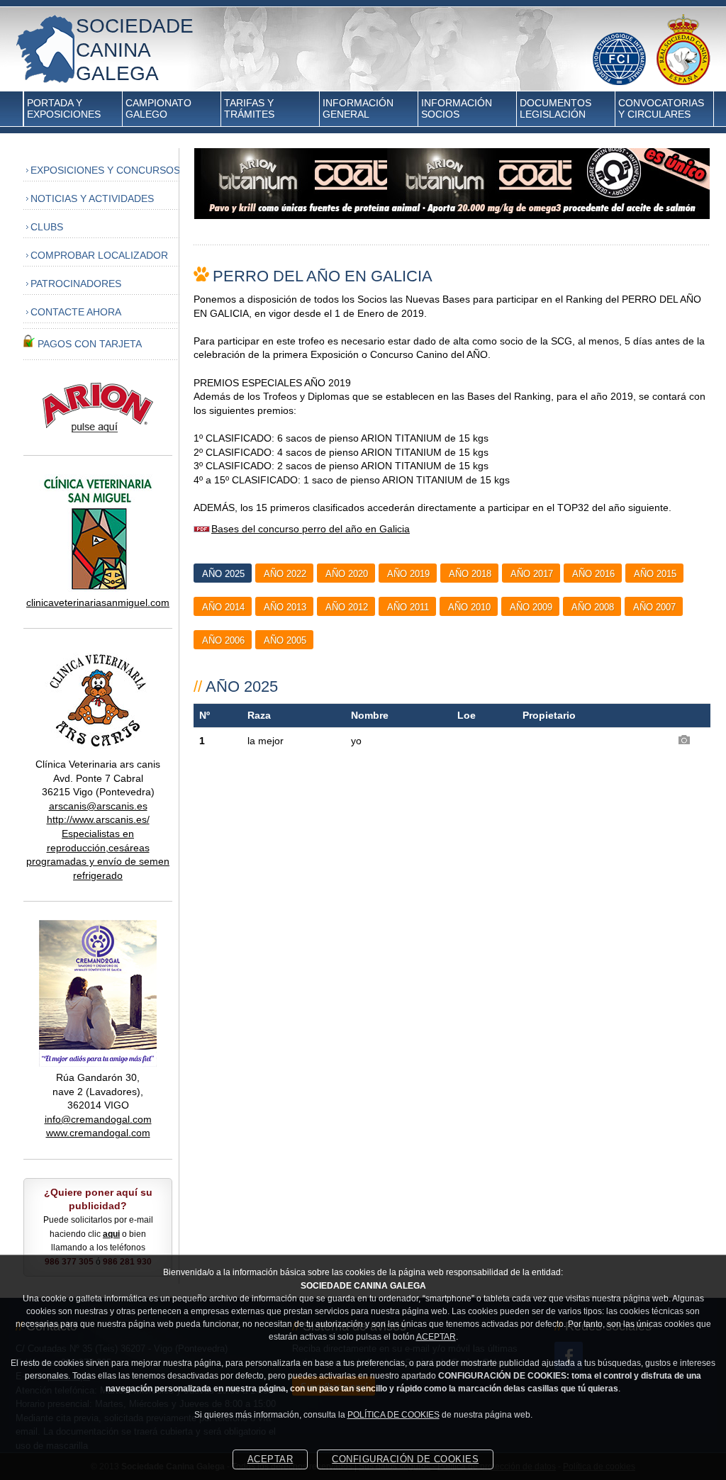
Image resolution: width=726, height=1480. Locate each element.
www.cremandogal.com (98, 1132)
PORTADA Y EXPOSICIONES (64, 108)
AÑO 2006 (223, 640)
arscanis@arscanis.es (98, 806)
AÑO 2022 (285, 573)
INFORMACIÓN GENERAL (358, 108)
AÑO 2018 (470, 573)
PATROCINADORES (75, 283)
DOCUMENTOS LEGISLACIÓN (555, 108)
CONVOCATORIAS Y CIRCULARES (661, 108)
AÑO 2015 (655, 573)
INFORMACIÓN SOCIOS (456, 108)
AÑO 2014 (223, 607)
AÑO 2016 (593, 573)
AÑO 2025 (223, 573)
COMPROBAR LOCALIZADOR (99, 255)
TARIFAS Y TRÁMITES (249, 108)
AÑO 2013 (285, 607)
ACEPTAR (436, 1337)
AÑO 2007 (654, 607)
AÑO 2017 (531, 573)
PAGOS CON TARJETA (90, 343)
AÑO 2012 (346, 607)
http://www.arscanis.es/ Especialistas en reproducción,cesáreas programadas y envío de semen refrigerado (97, 847)
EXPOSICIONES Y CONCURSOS (105, 170)
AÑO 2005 (285, 640)
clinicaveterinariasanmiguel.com (97, 602)
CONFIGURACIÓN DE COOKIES (405, 1459)
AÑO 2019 (408, 573)
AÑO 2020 (346, 573)
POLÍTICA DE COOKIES (393, 1415)
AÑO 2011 (408, 607)
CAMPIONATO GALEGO (158, 108)
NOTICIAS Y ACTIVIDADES (92, 198)
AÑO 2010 (469, 607)
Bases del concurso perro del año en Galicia (310, 528)
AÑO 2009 (531, 607)
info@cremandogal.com (98, 1119)
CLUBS (46, 226)
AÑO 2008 (592, 607)
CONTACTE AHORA (75, 312)
